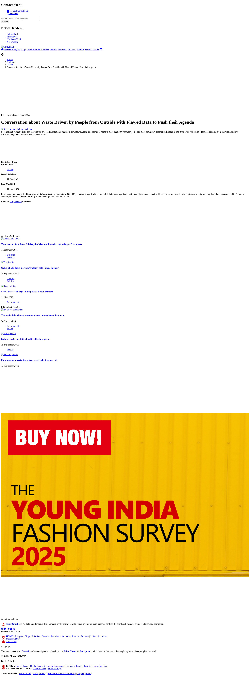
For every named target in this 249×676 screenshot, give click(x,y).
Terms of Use (25, 673)
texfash (10, 64)
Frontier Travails (83, 666)
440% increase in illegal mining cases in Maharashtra (27, 291)
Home (10, 59)
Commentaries (33, 49)
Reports (80, 49)
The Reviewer (39, 668)
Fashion (10, 257)
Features (53, 49)
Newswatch (12, 42)
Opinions (72, 49)
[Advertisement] (87, 94)
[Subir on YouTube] (11, 629)
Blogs (23, 49)
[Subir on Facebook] (2, 629)
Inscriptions (12, 36)
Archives (11, 62)
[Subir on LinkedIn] (8, 629)
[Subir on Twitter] (5, 629)
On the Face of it (37, 666)
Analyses (16, 49)
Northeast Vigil (14, 39)
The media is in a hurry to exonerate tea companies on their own (32, 315)
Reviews (89, 49)
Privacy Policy (39, 673)
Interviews (62, 49)
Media (10, 328)
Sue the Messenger (55, 666)
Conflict (10, 278)
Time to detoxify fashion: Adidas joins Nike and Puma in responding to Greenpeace (41, 244)
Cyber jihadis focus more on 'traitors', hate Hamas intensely (30, 268)
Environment (13, 302)
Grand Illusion (22, 666)
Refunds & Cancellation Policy (62, 673)
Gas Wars (70, 666)
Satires (96, 49)
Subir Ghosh (12, 34)
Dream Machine (100, 666)
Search (4, 18)
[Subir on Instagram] (14, 629)
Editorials (44, 49)
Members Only (13, 639)
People (10, 349)
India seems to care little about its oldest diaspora (25, 339)
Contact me (11, 641)
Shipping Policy (84, 673)
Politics (10, 281)
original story (16, 201)
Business (11, 255)
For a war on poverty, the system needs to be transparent (29, 360)
